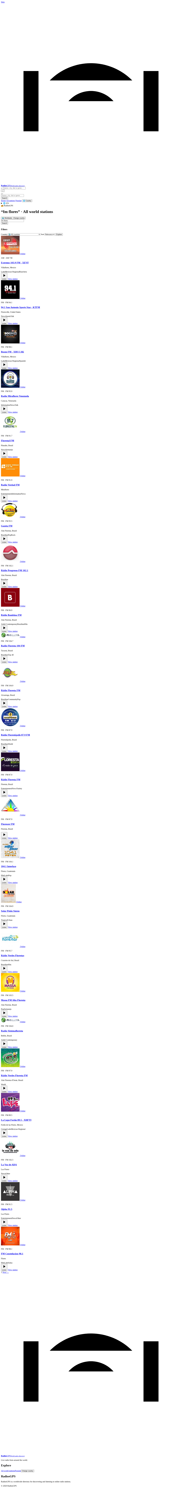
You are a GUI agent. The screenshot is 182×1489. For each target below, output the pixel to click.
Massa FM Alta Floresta (13, 1000)
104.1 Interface (8, 866)
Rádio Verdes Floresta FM (14, 1075)
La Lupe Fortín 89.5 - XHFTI (16, 1120)
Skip (3, 2)
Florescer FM (7, 824)
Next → (5, 1272)
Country (4, 234)
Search (4, 198)
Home (3, 201)
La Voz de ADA (9, 1164)
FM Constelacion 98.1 (12, 1253)
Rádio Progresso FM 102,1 (14, 570)
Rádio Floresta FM (10, 690)
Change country (27, 1471)
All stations (10, 201)
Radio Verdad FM (10, 485)
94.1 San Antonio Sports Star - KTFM (20, 307)
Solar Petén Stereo (10, 911)
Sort (42, 234)
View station (13, 279)
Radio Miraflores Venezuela (15, 396)
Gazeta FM (6, 526)
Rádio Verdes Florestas (12, 955)
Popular (18, 201)
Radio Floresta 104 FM (13, 645)
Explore (59, 234)
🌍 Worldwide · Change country (13, 218)
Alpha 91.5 (6, 1209)
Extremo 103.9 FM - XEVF (15, 262)
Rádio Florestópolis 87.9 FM (15, 735)
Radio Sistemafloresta (12, 1031)
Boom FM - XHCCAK (12, 352)
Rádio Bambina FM (11, 615)
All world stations (8, 1471)
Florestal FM (7, 440)
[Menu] (2, 193)
